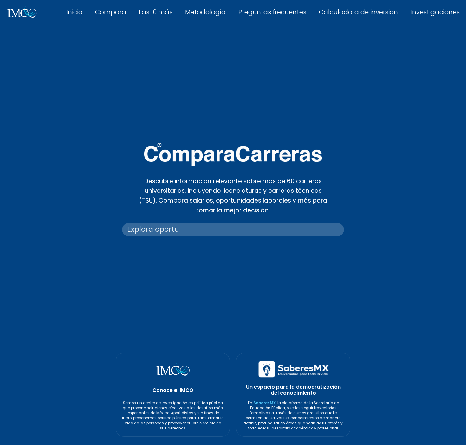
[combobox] (233, 229)
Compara (110, 12)
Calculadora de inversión (358, 12)
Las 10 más (155, 12)
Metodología (205, 12)
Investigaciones (435, 12)
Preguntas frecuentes (272, 12)
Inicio (74, 12)
